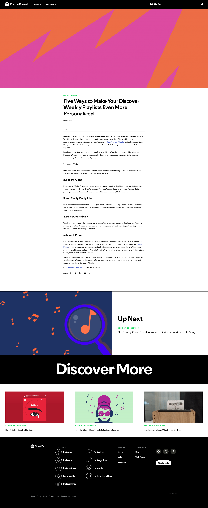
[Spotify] (16, 4)
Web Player (140, 457)
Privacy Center (42, 496)
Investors (122, 462)
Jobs (120, 457)
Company (50, 4)
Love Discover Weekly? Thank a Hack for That (162, 430)
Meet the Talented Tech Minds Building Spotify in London (97, 430)
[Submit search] (201, 4)
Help (137, 452)
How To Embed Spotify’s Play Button (19, 430)
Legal (33, 496)
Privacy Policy (54, 496)
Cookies (64, 496)
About (121, 452)
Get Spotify (164, 462)
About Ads (72, 496)
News (36, 4)
